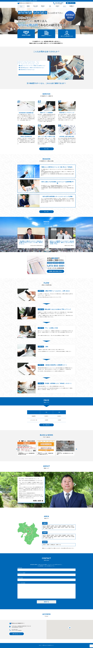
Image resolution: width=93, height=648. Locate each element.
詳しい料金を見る (46, 424)
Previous (16, 449)
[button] (69, 628)
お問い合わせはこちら (16, 633)
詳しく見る (46, 148)
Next (76, 449)
